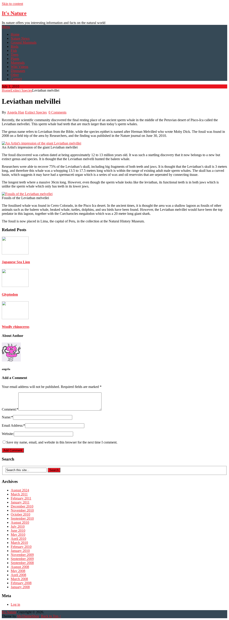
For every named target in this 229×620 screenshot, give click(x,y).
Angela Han (15, 112)
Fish (14, 50)
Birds (14, 46)
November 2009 (22, 555)
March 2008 (19, 579)
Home (15, 34)
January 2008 (20, 587)
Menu (6, 27)
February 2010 (21, 547)
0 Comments (57, 112)
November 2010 (22, 510)
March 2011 (19, 494)
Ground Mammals (23, 42)
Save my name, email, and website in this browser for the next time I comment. (61, 442)
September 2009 (22, 559)
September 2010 (22, 518)
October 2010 (20, 514)
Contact (16, 79)
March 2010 (19, 543)
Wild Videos (19, 67)
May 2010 (18, 534)
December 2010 (22, 506)
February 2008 (21, 583)
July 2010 (18, 526)
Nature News (20, 38)
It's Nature (14, 13)
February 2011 (21, 498)
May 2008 (18, 571)
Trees (14, 54)
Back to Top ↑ (51, 616)
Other (15, 75)
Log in (15, 604)
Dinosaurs (18, 71)
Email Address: (13, 425)
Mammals (18, 63)
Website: (8, 434)
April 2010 (18, 538)
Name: (7, 417)
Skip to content (12, 4)
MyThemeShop (28, 616)
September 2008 (22, 563)
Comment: (10, 409)
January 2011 (20, 502)
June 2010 (18, 530)
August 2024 (20, 490)
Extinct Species (21, 90)
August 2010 (20, 522)
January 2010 (20, 551)
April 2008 (18, 575)
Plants (15, 58)
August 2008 (20, 567)
